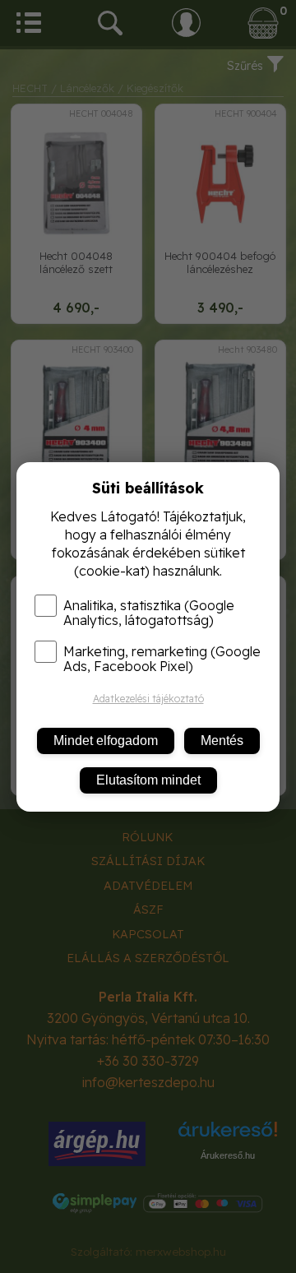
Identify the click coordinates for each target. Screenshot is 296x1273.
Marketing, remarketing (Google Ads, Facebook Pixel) (162, 659)
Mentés (222, 741)
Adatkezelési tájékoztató (148, 698)
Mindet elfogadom (105, 741)
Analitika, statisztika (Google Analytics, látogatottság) (148, 612)
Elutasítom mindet (148, 780)
